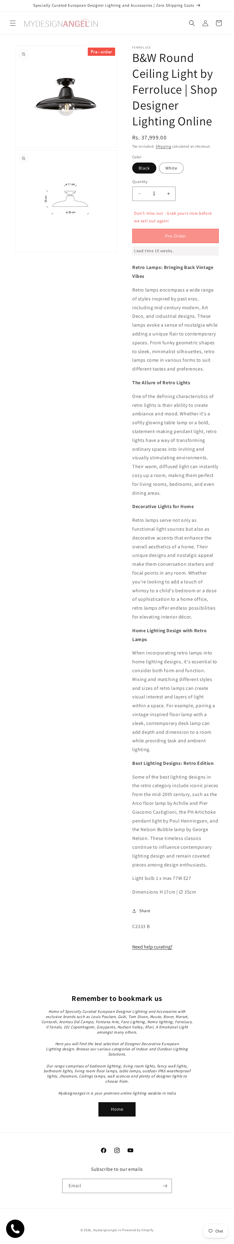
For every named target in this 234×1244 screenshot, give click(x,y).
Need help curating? (152, 947)
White (171, 168)
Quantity (139, 181)
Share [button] (145, 910)
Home (117, 1109)
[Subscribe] (165, 1186)
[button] (13, 23)
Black (144, 168)
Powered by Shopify (138, 1230)
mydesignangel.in (107, 1230)
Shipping (163, 146)
